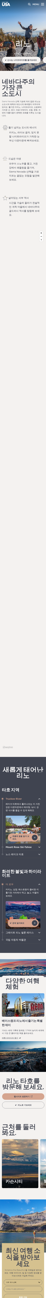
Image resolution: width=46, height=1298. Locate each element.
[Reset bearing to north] (41, 240)
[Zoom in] (41, 233)
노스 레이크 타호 (15, 854)
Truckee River (14, 798)
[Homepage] (6, 5)
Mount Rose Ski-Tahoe (19, 847)
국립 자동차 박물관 (16, 939)
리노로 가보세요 (25, 1105)
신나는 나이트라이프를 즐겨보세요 (22, 60)
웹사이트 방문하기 (22, 1096)
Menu (36, 4)
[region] (23, 489)
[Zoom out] (41, 236)
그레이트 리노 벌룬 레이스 (20, 932)
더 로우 (9, 884)
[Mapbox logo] (8, 747)
